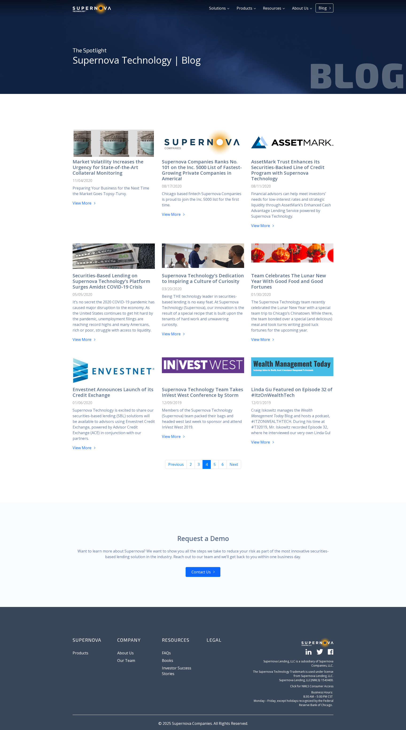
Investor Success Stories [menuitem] (176, 670)
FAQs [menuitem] (166, 653)
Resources (272, 8)
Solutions (218, 8)
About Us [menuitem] (125, 653)
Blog (323, 8)
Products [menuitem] (80, 653)
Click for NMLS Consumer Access (311, 686)
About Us (300, 8)
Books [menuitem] (167, 660)
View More (82, 203)
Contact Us (201, 572)
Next (234, 464)
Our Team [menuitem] (126, 660)
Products (245, 8)
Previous (176, 464)
